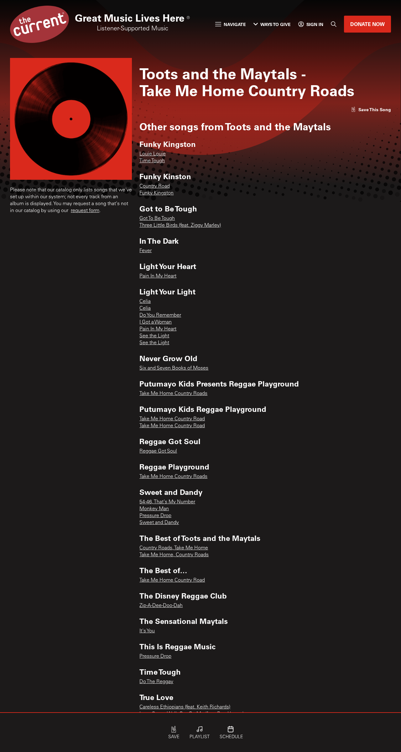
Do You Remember (160, 315)
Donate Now (367, 24)
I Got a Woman (155, 322)
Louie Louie (152, 154)
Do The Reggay (156, 681)
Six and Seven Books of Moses (173, 368)
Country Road (154, 186)
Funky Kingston (156, 193)
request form (85, 210)
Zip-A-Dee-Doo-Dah (161, 605)
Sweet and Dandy (159, 522)
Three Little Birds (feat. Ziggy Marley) (180, 225)
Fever (145, 250)
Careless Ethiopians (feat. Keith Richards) (184, 707)
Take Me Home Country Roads (173, 393)
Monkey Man (154, 508)
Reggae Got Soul (158, 451)
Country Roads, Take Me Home (173, 548)
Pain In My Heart (157, 276)
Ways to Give (275, 24)
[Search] (333, 24)
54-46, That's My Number (167, 502)
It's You (147, 631)
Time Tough (152, 160)
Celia (145, 301)
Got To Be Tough (157, 218)
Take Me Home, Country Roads (174, 555)
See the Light (154, 336)
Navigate (235, 24)
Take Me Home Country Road (172, 419)
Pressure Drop (155, 515)
